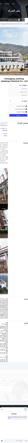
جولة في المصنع (23, 91)
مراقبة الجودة (24, 95)
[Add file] (26, 440)
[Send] (2, 440)
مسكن (24, 23)
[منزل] (22, 3)
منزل (13, 3)
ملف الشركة (24, 88)
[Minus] (2, 409)
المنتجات (6, 3)
